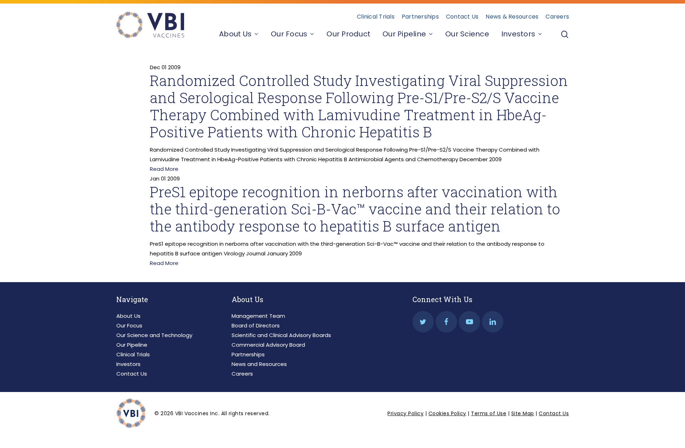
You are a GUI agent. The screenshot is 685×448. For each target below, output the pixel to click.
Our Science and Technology (154, 335)
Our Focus (129, 325)
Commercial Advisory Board (268, 344)
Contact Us (131, 373)
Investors (128, 364)
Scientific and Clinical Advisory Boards (281, 335)
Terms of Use (488, 413)
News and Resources (259, 364)
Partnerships (248, 354)
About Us (128, 316)
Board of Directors (256, 325)
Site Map (522, 413)
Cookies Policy (447, 413)
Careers (242, 373)
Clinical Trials (133, 354)
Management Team (258, 316)
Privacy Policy (405, 413)
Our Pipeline (131, 344)
